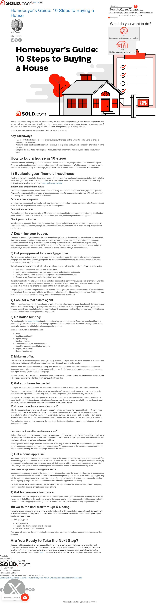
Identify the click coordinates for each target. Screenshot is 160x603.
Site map (10, 577)
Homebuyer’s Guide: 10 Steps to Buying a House (52, 12)
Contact (3, 577)
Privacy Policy (33, 577)
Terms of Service (21, 577)
